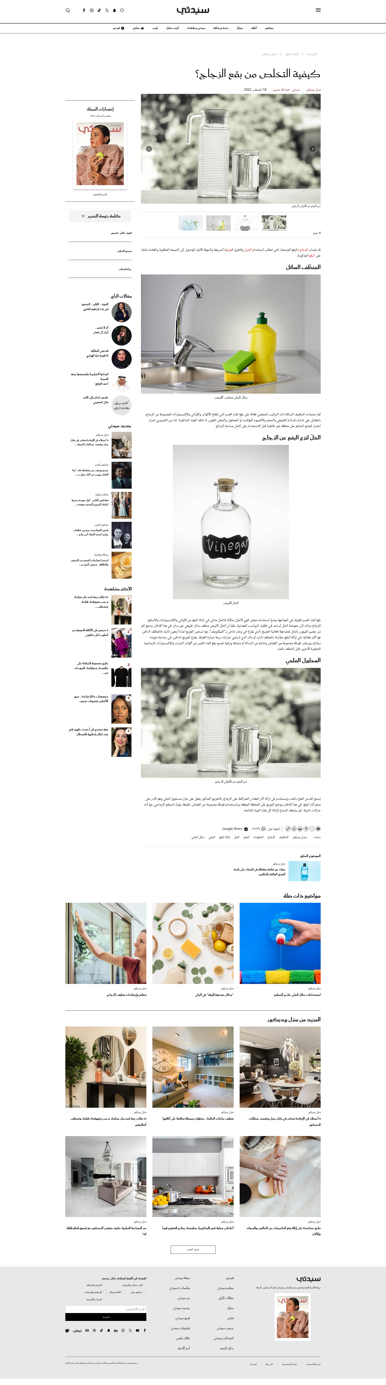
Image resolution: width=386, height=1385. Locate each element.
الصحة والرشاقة (94, 1285)
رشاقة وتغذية (101, 555)
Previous (313, 149)
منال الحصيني (100, 402)
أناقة (254, 28)
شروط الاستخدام (313, 1364)
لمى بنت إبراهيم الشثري (95, 309)
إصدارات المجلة (100, 109)
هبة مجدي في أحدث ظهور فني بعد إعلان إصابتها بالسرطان (88, 732)
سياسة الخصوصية (289, 1364)
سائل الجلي (197, 837)
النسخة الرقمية (100, 194)
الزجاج (303, 250)
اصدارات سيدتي (224, 1338)
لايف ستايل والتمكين (132, 1285)
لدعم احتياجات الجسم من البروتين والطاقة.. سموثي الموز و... (89, 562)
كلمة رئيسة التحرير (104, 216)
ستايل (230, 1308)
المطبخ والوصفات (93, 1292)
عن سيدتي (183, 1298)
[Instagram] (91, 10)
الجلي (211, 837)
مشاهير (269, 28)
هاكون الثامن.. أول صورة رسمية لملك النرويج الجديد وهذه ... (90, 502)
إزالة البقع (224, 837)
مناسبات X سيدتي (179, 1288)
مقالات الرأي (121, 296)
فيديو (116, 28)
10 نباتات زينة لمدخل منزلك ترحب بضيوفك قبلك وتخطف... (91, 602)
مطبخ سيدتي (225, 1288)
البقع (312, 256)
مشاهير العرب (101, 465)
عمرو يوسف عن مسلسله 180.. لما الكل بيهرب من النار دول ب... (90, 472)
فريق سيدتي (182, 1318)
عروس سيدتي (225, 1328)
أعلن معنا (269, 1364)
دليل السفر (227, 1348)
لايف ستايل (172, 28)
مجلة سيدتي (182, 1278)
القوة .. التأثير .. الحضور (121, 233)
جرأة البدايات (125, 269)
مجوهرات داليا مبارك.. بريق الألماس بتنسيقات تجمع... (91, 699)
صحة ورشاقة (220, 28)
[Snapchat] (114, 10)
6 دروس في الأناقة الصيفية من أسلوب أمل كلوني (90, 633)
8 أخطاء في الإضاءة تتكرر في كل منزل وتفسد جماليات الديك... (89, 442)
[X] (107, 10)
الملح (246, 837)
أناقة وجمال (115, 1292)
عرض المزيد (193, 1249)
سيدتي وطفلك (196, 28)
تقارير (230, 1318)
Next (149, 149)
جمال (239, 28)
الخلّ (236, 837)
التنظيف (283, 837)
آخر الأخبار (184, 1348)
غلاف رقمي (183, 1338)
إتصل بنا (253, 1364)
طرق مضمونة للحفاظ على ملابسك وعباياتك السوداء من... (91, 668)
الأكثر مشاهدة (118, 589)
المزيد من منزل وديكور (294, 1019)
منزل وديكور (313, 90)
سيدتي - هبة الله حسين (286, 90)
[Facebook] (84, 10)
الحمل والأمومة (94, 1299)
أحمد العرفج (101, 384)
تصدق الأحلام (125, 251)
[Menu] (318, 10)
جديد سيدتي (120, 426)
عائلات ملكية (101, 494)
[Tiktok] (99, 10)
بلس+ (155, 28)
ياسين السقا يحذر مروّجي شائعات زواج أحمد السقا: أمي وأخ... (90, 532)
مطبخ (136, 28)
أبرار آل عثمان (100, 332)
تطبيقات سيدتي (180, 1328)
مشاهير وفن (136, 1292)
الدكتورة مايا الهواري (97, 355)
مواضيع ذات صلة (302, 896)
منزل (229, 250)
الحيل (248, 250)
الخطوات (258, 837)
